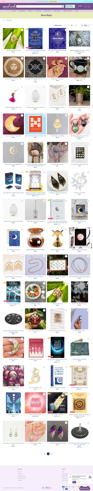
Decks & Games (47, 10)
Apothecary (30, 10)
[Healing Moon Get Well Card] (35, 347)
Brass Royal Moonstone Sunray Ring (13, 50)
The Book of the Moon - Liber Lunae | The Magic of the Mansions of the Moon (79, 415)
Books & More (38, 10)
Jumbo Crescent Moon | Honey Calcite (13, 136)
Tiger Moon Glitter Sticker (13, 387)
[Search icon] (62, 6)
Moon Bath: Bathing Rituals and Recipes (79, 387)
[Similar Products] (22, 30)
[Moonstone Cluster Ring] (57, 291)
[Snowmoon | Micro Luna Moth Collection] (57, 264)
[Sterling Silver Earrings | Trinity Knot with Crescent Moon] (13, 431)
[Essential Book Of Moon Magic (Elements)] (57, 38)
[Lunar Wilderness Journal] (13, 402)
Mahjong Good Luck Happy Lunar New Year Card (35, 136)
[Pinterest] (87, 1)
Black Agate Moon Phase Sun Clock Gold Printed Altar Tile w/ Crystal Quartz (79, 443)
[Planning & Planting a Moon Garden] (57, 375)
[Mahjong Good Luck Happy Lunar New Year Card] (35, 124)
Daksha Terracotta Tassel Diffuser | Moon (13, 107)
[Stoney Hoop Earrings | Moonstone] (57, 95)
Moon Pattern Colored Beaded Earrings (57, 443)
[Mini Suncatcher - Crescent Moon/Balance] (13, 152)
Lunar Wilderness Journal (13, 414)
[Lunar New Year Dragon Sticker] (35, 375)
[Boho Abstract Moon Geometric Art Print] (57, 318)
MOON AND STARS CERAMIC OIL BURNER (35, 249)
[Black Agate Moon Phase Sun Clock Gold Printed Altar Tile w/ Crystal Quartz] (79, 431)
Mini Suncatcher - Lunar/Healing (57, 136)
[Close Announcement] (92, 1)
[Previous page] (37, 453)
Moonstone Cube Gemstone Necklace (35, 276)
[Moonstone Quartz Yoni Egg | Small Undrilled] (13, 209)
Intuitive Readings (22, 10)
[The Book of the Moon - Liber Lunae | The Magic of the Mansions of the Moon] (79, 402)
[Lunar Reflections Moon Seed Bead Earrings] (57, 180)
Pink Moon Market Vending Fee (35, 414)
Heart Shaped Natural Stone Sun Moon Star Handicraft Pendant (80, 136)
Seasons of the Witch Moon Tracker (79, 303)
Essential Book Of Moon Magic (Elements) (57, 50)
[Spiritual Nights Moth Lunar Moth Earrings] (13, 264)
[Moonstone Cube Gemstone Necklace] (35, 264)
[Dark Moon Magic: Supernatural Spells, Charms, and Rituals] (57, 347)
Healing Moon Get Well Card (35, 359)
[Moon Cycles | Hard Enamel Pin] (35, 318)
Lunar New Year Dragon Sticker (35, 387)
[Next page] (55, 453)
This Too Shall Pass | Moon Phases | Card (79, 164)
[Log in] (85, 6)
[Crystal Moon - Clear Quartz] (79, 180)
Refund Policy (65, 476)
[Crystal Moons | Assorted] (35, 291)
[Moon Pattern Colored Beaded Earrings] (57, 431)
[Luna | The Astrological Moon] (13, 291)
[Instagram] (85, 1)
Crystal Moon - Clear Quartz (79, 192)
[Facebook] (83, 1)
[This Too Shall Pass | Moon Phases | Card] (79, 152)
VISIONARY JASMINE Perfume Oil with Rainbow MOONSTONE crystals (80, 51)
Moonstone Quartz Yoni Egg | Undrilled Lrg (35, 107)
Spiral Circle (12, 487)
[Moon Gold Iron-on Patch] (79, 318)
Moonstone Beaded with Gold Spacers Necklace (80, 276)
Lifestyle (76, 10)
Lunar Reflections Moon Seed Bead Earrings (57, 192)
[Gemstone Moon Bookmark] (57, 152)
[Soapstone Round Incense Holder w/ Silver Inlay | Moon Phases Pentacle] (13, 318)
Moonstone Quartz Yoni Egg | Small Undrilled (13, 221)
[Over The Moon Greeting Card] (13, 237)
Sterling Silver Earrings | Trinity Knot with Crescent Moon (13, 443)
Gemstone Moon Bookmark (57, 164)
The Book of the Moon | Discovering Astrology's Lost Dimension (35, 51)
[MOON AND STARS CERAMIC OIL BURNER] (35, 237)
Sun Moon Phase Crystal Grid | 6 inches (13, 79)
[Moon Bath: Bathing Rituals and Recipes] (79, 375)
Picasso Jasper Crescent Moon (57, 79)
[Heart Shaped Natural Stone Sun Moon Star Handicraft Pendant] (79, 124)
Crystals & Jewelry (56, 10)
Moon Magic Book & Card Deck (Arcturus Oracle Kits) (13, 193)
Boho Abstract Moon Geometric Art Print (57, 330)
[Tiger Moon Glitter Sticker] (13, 375)
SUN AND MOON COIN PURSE (79, 359)
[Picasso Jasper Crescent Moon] (57, 67)
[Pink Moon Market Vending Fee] (35, 402)
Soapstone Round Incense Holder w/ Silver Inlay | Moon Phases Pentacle (13, 331)
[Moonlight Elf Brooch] (13, 347)
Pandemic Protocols (22, 478)
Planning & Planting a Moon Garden (57, 387)
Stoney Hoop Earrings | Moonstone (57, 107)
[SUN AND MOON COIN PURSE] (79, 347)
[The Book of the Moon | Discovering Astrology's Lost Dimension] (35, 38)
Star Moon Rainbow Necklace (35, 443)
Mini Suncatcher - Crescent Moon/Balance (13, 164)
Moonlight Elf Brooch (13, 359)
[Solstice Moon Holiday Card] (79, 209)
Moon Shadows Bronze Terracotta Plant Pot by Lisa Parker (79, 108)
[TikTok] (89, 1)
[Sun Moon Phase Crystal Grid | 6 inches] (13, 67)
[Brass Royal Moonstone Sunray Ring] (13, 38)
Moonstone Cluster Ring (57, 303)
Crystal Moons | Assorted (35, 303)
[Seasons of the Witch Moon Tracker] (79, 291)
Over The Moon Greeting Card (13, 249)
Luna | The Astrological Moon (13, 303)
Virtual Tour (20, 474)
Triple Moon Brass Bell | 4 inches (57, 249)
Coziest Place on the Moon (57, 414)
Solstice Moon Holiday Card (79, 221)
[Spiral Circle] (9, 6)
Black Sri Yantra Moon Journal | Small (79, 249)
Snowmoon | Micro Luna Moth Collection (57, 276)
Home (4, 20)
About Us (19, 471)
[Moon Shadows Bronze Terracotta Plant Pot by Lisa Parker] (79, 95)
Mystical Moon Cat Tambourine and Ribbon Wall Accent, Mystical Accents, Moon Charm (35, 165)
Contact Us (20, 480)
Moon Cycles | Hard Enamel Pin (35, 330)
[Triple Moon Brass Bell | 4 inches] (57, 237)
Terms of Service (65, 480)
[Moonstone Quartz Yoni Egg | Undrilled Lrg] (35, 95)
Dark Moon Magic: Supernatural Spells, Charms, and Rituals (58, 360)
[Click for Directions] (70, 6)
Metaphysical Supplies (67, 10)
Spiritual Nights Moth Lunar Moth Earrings (13, 276)
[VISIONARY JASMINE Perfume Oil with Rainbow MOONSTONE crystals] (79, 38)
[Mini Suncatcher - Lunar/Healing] (57, 124)
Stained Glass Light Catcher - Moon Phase (35, 221)
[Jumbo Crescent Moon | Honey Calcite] (13, 124)
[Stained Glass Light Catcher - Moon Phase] (35, 209)
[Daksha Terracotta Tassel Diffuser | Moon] (13, 95)
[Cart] (88, 6)
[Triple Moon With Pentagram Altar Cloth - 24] (35, 67)
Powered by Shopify (19, 487)
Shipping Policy (65, 478)
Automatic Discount (47, 1)
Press (63, 471)
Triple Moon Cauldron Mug (79, 79)
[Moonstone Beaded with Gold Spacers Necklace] (79, 264)
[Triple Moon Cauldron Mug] (79, 67)
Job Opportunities (21, 476)
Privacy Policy (65, 474)
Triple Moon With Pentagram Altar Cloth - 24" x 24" (35, 79)
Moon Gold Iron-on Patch (79, 330)
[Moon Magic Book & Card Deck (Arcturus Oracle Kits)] (13, 180)
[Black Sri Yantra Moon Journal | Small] (79, 237)
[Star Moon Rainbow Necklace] (35, 431)
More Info (14, 10)
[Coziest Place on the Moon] (57, 402)
